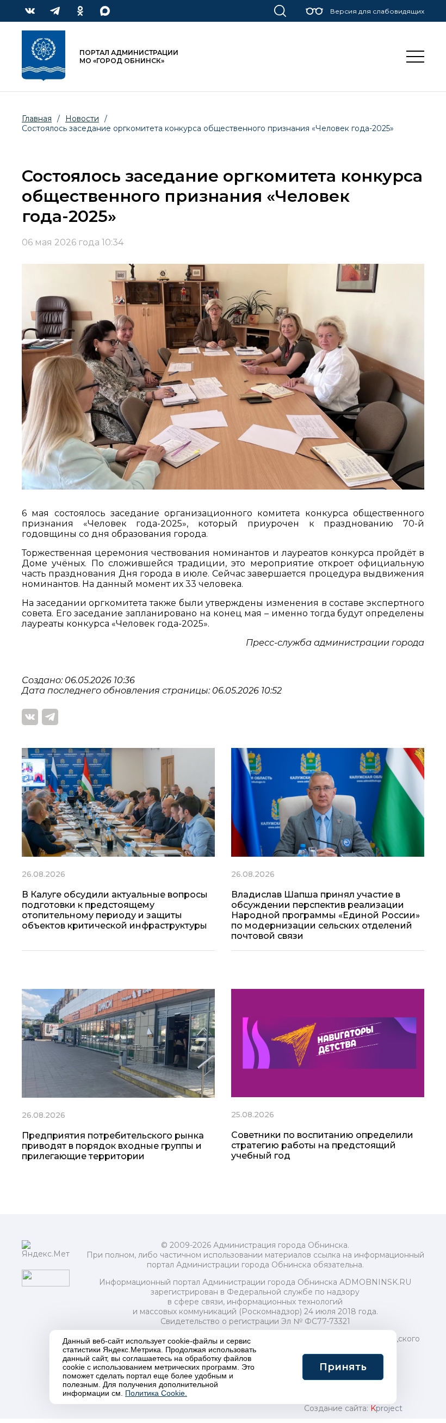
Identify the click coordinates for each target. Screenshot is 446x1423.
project (386, 1408)
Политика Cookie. (156, 1393)
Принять (343, 1367)
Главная (37, 118)
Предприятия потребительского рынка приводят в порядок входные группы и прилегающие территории (113, 1145)
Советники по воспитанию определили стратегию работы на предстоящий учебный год (322, 1145)
